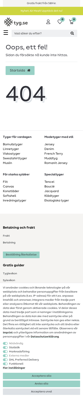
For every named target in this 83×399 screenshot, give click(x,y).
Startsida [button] (18, 70)
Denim (49, 149)
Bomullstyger (13, 144)
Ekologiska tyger (56, 200)
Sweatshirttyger (15, 158)
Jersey (49, 144)
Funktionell (16, 363)
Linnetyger (11, 149)
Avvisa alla (41, 383)
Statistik (14, 347)
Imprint (8, 332)
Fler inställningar (14, 368)
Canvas (8, 186)
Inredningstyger (14, 200)
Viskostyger (11, 153)
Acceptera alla (41, 376)
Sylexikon (9, 280)
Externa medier (19, 355)
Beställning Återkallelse (21, 254)
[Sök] (72, 33)
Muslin (7, 163)
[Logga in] (48, 21)
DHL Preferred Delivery (24, 359)
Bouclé (49, 186)
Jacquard (51, 191)
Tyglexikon (10, 273)
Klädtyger (51, 195)
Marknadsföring (19, 351)
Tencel (49, 181)
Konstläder (11, 191)
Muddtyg (51, 158)
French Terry (53, 153)
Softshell (9, 195)
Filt (5, 181)
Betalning (9, 242)
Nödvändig (16, 343)
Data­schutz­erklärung (45, 336)
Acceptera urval (41, 391)
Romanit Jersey (56, 163)
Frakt (6, 235)
